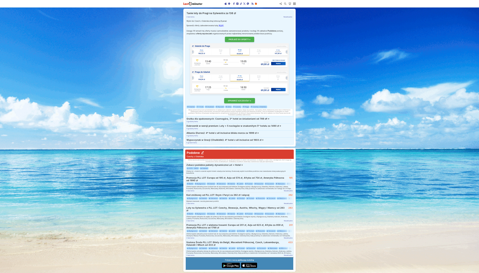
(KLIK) (221, 25)
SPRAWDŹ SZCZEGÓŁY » (239, 101)
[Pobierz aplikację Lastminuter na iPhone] (249, 267)
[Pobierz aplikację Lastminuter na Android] (231, 267)
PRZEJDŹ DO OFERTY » (239, 39)
